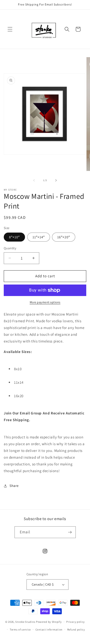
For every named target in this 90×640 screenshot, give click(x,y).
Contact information (49, 629)
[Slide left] (34, 180)
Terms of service (20, 629)
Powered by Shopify (49, 622)
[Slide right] (56, 180)
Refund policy (76, 629)
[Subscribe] (70, 532)
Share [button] (14, 485)
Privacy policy (75, 622)
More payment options (45, 302)
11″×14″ (38, 237)
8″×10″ (14, 237)
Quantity (10, 248)
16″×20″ (63, 237)
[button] (10, 29)
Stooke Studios (25, 622)
